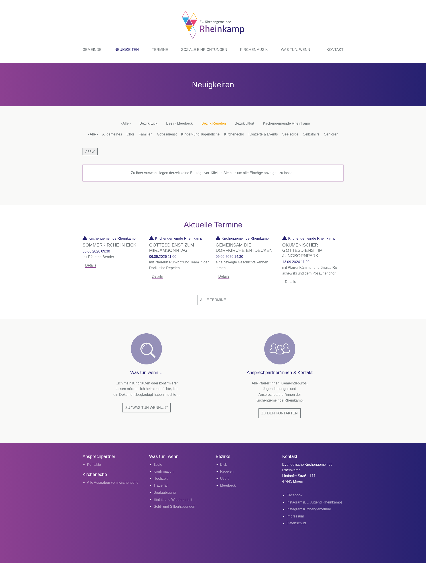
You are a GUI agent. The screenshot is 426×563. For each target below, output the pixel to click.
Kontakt (335, 50)
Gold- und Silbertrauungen (174, 506)
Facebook (294, 495)
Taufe (158, 464)
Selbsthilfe (311, 134)
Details (90, 265)
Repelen (227, 471)
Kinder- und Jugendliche (200, 134)
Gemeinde (92, 50)
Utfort (224, 478)
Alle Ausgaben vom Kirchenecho (112, 482)
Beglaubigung (165, 492)
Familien (145, 134)
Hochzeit (161, 478)
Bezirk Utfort (244, 123)
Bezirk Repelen (213, 123)
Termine (160, 50)
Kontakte (94, 464)
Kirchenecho (234, 134)
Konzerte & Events (263, 134)
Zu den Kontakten (279, 413)
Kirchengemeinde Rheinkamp (286, 123)
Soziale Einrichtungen (204, 50)
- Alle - (126, 123)
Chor (130, 134)
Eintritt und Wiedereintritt (173, 499)
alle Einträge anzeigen (260, 173)
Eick (223, 464)
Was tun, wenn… (297, 50)
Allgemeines (112, 134)
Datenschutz (296, 523)
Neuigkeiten (126, 50)
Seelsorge (290, 134)
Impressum (295, 516)
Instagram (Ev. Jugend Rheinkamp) (314, 502)
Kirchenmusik (254, 50)
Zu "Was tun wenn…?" (146, 408)
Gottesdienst (167, 134)
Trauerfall (161, 485)
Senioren (331, 134)
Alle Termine (213, 300)
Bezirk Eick (148, 123)
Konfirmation (164, 471)
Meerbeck (228, 485)
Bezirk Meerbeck (179, 123)
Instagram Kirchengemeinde (309, 509)
